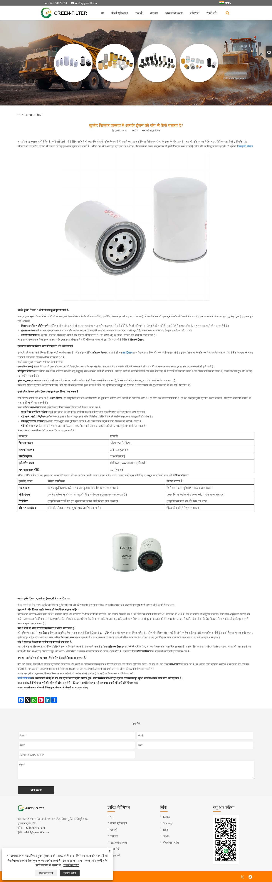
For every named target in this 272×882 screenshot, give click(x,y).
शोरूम (39, 114)
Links (166, 816)
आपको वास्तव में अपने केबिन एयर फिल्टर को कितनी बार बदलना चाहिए (56, 687)
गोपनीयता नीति (71, 865)
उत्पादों (138, 13)
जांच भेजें (194, 13)
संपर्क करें (211, 13)
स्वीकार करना (69, 873)
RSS (165, 829)
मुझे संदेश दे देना (153, 130)
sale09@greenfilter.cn (86, 3)
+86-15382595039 (57, 3)
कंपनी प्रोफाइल (119, 13)
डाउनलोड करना (174, 13)
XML (166, 836)
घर (102, 13)
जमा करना (36, 790)
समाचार (154, 13)
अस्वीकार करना (46, 873)
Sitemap (167, 823)
